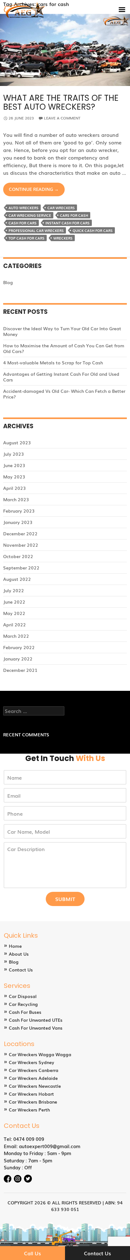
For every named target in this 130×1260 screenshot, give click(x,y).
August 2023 (17, 442)
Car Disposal (23, 996)
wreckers (63, 237)
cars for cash (74, 215)
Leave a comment (62, 118)
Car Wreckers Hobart (31, 1094)
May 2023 (14, 476)
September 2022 (21, 567)
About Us (19, 954)
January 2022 (17, 658)
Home (15, 946)
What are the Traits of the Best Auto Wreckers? (61, 102)
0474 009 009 (28, 1138)
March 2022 (16, 636)
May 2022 (14, 613)
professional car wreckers (36, 230)
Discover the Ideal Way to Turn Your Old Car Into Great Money (62, 331)
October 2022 (18, 556)
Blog (8, 282)
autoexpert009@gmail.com (49, 1145)
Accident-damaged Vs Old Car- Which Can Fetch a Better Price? (64, 394)
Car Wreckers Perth (29, 1109)
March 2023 (16, 499)
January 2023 (17, 522)
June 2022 (14, 602)
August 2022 (17, 579)
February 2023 (19, 511)
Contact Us (21, 969)
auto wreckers (23, 207)
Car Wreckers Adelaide (33, 1078)
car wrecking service (30, 215)
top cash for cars (26, 237)
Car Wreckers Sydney (31, 1062)
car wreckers (61, 207)
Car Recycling (23, 1004)
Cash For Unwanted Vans (35, 1028)
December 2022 (20, 533)
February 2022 (19, 647)
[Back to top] (119, 1236)
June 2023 (14, 465)
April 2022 (14, 624)
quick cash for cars (93, 230)
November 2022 (20, 545)
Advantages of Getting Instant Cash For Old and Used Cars (61, 377)
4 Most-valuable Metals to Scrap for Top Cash (53, 362)
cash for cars (23, 222)
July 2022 (13, 590)
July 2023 (13, 454)
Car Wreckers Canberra (33, 1070)
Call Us (32, 1253)
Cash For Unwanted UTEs (35, 1020)
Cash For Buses (25, 1012)
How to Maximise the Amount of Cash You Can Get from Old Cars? (63, 348)
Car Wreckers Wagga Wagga (40, 1054)
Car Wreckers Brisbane (33, 1102)
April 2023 (14, 488)
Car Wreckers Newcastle (35, 1086)
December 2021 (20, 670)
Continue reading (37, 191)
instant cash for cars (67, 222)
